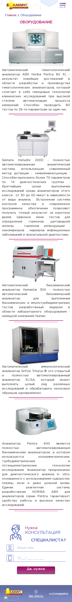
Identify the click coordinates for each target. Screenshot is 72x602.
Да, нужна (36, 569)
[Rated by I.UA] (11, 599)
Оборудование (30, 15)
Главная (10, 15)
